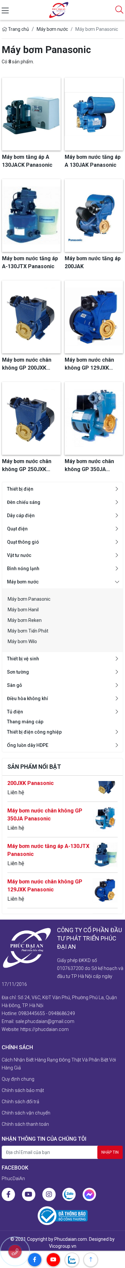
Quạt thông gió (23, 542)
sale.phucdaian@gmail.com (44, 1021)
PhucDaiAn (13, 1178)
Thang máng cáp (25, 721)
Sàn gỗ (14, 685)
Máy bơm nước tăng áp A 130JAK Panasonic (48, 912)
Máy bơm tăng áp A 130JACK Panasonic (27, 161)
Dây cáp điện (21, 515)
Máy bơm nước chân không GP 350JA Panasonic (44, 806)
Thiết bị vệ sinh (23, 658)
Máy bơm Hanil (23, 609)
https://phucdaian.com (44, 1029)
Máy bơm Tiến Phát (28, 631)
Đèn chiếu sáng (23, 502)
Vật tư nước (19, 555)
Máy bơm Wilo (22, 641)
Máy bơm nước (23, 581)
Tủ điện (15, 711)
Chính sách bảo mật (23, 1090)
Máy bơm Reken (25, 620)
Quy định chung (18, 1079)
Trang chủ (18, 29)
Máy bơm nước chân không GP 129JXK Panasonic (44, 877)
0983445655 (31, 1013)
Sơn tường (18, 672)
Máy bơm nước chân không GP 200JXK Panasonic (26, 364)
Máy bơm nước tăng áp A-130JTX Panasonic (48, 841)
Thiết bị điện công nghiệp (34, 732)
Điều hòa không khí (27, 698)
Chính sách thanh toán (25, 1124)
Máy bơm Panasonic (29, 599)
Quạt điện (17, 528)
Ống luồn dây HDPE (27, 745)
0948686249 (61, 1013)
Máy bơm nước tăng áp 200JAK (93, 262)
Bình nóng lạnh (23, 568)
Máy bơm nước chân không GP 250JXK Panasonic (26, 465)
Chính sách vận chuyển (26, 1113)
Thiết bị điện (20, 489)
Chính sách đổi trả (20, 1101)
